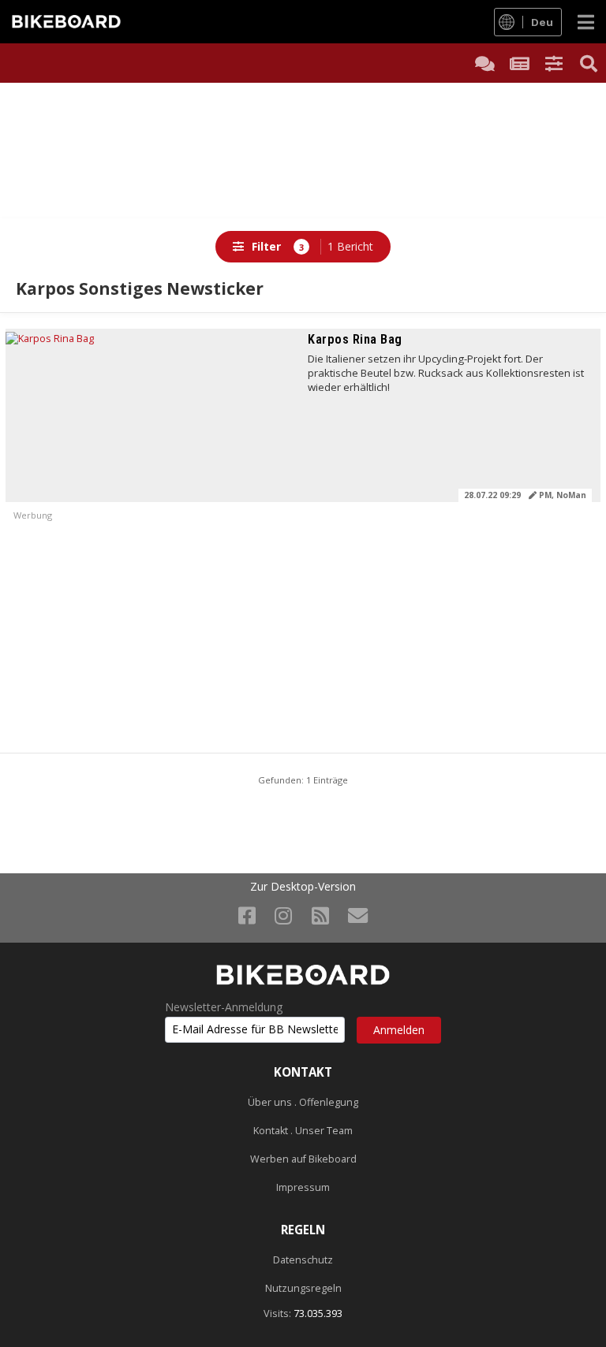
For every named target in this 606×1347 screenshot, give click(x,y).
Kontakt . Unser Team (303, 1130)
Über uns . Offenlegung (303, 1102)
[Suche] (588, 63)
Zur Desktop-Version (303, 886)
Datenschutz (303, 1260)
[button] (554, 63)
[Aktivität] (519, 63)
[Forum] (484, 63)
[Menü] (586, 22)
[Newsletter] (358, 915)
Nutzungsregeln (303, 1288)
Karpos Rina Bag (355, 339)
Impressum (303, 1187)
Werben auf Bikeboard (303, 1159)
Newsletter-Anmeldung (223, 1007)
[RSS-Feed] (320, 915)
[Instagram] (283, 915)
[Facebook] (247, 915)
